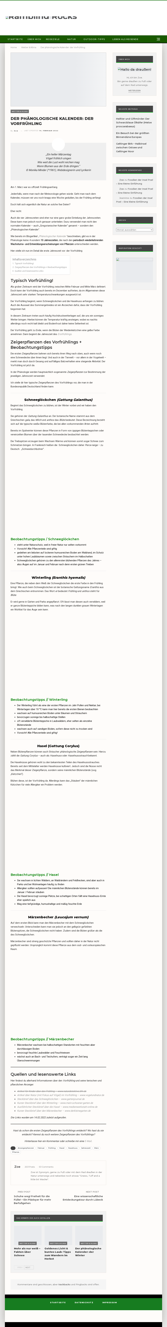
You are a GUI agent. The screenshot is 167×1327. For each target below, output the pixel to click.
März (96, 1148)
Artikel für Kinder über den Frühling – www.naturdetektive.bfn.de (51, 1091)
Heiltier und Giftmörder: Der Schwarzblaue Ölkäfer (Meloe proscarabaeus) (134, 122)
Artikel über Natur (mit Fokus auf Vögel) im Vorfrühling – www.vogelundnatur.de (60, 1095)
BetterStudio (111, 1318)
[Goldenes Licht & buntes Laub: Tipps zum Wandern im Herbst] (58, 1235)
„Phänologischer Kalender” (52, 236)
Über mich (34, 39)
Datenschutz (84, 1302)
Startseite (15, 39)
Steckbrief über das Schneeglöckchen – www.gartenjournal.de (50, 1099)
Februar (41, 1148)
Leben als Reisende (125, 39)
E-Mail (88, 1141)
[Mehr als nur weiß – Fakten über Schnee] (28, 1235)
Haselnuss (72, 1148)
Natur (71, 39)
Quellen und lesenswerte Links (29, 271)
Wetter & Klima (20, 111)
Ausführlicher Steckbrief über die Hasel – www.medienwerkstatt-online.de (57, 1106)
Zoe (121, 179)
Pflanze (15, 1152)
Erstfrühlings (65, 334)
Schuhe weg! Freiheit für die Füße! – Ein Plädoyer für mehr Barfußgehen (32, 1200)
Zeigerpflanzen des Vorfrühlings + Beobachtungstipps (41, 267)
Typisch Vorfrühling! (24, 263)
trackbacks (64, 1284)
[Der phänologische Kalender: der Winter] (89, 1235)
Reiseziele (53, 39)
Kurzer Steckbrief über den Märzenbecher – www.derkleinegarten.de (54, 1110)
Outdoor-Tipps (94, 39)
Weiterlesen (134, 91)
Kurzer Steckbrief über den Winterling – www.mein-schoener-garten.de (55, 1103)
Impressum (109, 1302)
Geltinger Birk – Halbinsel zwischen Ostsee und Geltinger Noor (131, 147)
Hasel (61, 1148)
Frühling (52, 1148)
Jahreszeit (86, 1148)
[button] (22, 474)
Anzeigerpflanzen (26, 1148)
